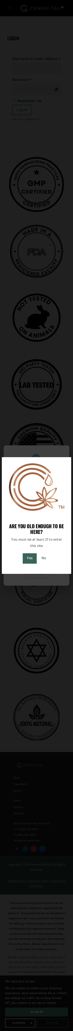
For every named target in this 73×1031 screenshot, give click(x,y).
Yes (30, 558)
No (44, 558)
